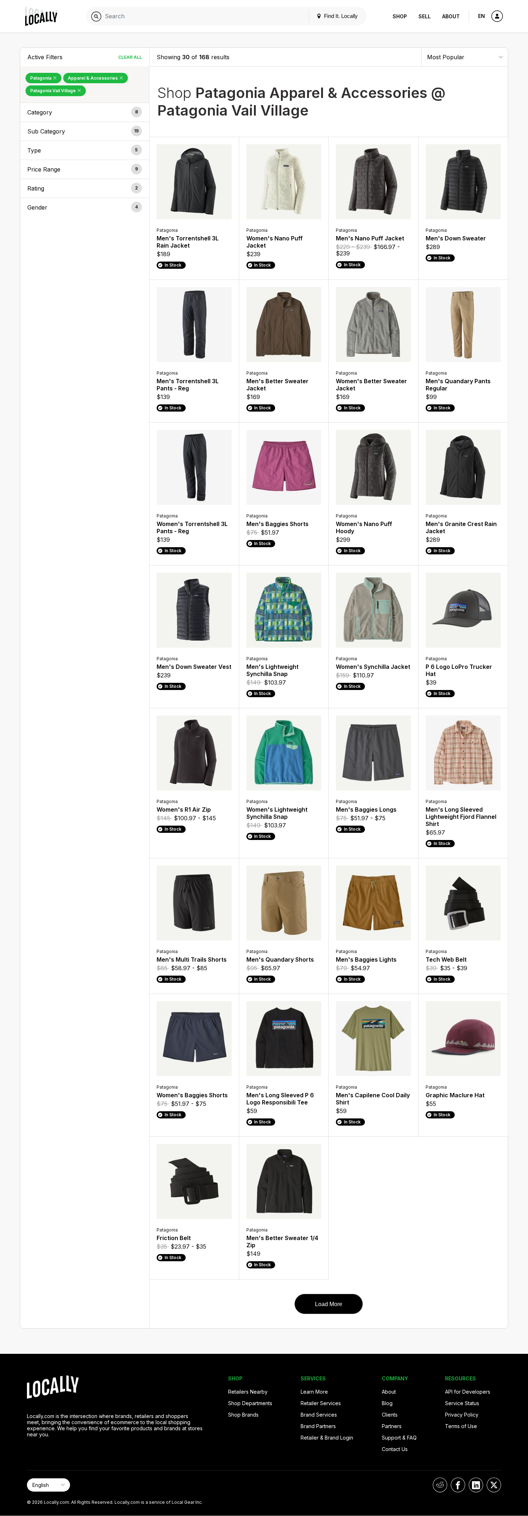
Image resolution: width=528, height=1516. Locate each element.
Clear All (130, 57)
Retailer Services (321, 1403)
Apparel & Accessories (93, 78)
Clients (390, 1415)
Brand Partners (318, 1426)
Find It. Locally (340, 16)
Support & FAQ (399, 1438)
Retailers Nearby (248, 1392)
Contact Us (395, 1449)
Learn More (314, 1392)
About (451, 16)
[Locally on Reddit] (440, 1485)
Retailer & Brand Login (327, 1438)
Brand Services (319, 1415)
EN (481, 16)
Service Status (462, 1403)
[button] (84, 112)
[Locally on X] (494, 1485)
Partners (392, 1426)
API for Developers (467, 1392)
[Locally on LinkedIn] (476, 1485)
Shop (400, 16)
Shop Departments (250, 1403)
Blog (387, 1403)
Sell (424, 16)
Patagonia (41, 78)
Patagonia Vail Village (53, 90)
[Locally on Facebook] (458, 1485)
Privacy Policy (461, 1415)
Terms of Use (461, 1426)
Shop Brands (243, 1415)
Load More (328, 1304)
